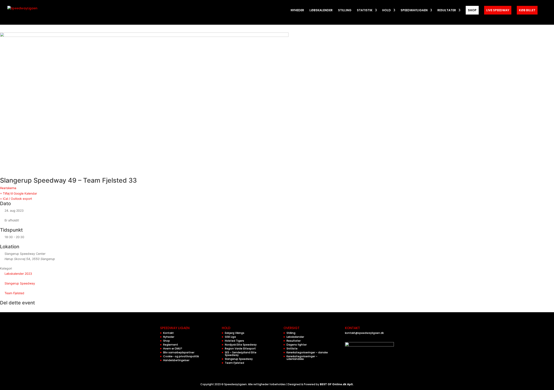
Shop (166, 341)
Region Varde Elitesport (240, 348)
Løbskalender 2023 (18, 273)
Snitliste (292, 348)
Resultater (294, 341)
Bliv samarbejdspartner (178, 352)
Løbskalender (295, 337)
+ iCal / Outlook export (16, 198)
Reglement (170, 344)
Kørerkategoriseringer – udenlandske (302, 357)
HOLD (386, 10)
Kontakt (168, 333)
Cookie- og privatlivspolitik (181, 356)
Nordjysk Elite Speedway (241, 344)
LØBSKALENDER (321, 10)
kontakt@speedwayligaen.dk (364, 333)
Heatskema (8, 188)
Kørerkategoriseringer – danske (307, 352)
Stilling (291, 333)
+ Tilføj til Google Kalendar (18, 193)
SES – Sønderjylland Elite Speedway (240, 354)
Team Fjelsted (14, 293)
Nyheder (168, 337)
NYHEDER (297, 10)
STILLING (344, 10)
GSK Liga (230, 337)
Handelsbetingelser (176, 360)
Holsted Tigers (234, 341)
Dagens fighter (297, 344)
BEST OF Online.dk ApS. (337, 384)
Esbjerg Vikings (234, 333)
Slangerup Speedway (20, 283)
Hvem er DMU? (172, 348)
